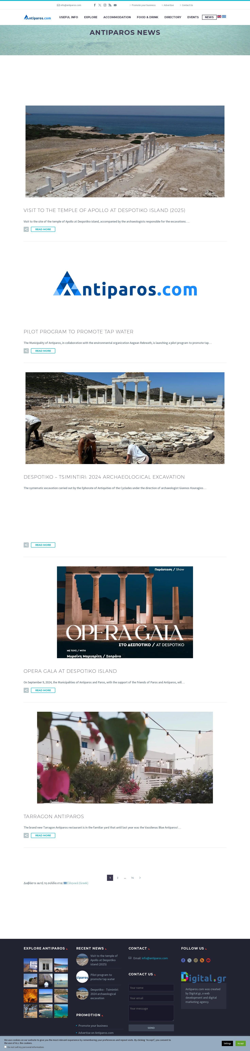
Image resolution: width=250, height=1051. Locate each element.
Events (193, 17)
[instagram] (196, 961)
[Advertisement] (125, 80)
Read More (43, 229)
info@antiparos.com (71, 5)
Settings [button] (227, 1043)
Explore (90, 17)
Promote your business (144, 5)
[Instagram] (104, 5)
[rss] (202, 961)
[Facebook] (94, 5)
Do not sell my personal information (25, 1047)
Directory (172, 17)
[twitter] (189, 961)
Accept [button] (241, 1043)
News (209, 17)
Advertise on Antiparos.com (96, 1033)
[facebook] (183, 961)
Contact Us (187, 5)
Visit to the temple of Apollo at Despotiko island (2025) (104, 960)
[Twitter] (99, 5)
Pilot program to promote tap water (102, 977)
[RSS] (110, 5)
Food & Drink (147, 17)
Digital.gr (195, 993)
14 (132, 877)
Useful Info (68, 17)
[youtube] (208, 961)
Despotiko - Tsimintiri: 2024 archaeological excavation (104, 994)
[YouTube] (115, 5)
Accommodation (117, 17)
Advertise (169, 5)
